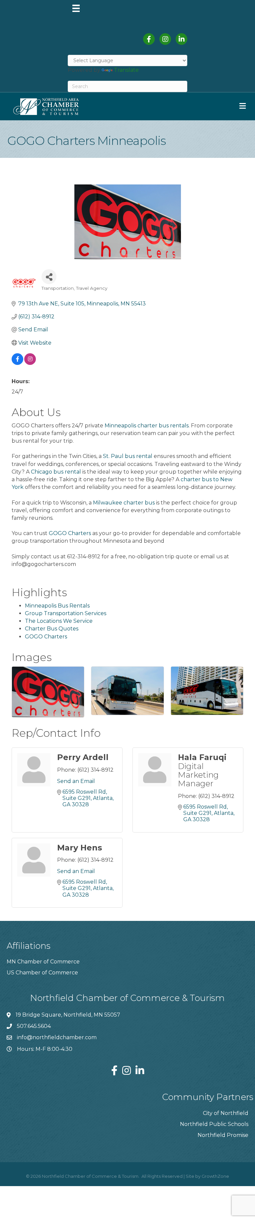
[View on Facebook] (17, 363)
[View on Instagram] (30, 363)
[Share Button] (49, 276)
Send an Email (76, 781)
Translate (126, 70)
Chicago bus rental (56, 472)
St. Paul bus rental (127, 456)
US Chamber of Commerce (42, 972)
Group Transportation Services (65, 613)
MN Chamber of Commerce (43, 961)
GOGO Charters (70, 533)
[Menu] (76, 8)
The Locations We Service (59, 621)
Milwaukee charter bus (124, 502)
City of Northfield (225, 1113)
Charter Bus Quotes (51, 628)
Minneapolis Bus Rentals (57, 606)
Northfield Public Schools (214, 1124)
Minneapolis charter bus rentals (147, 425)
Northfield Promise (223, 1135)
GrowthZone (215, 1176)
